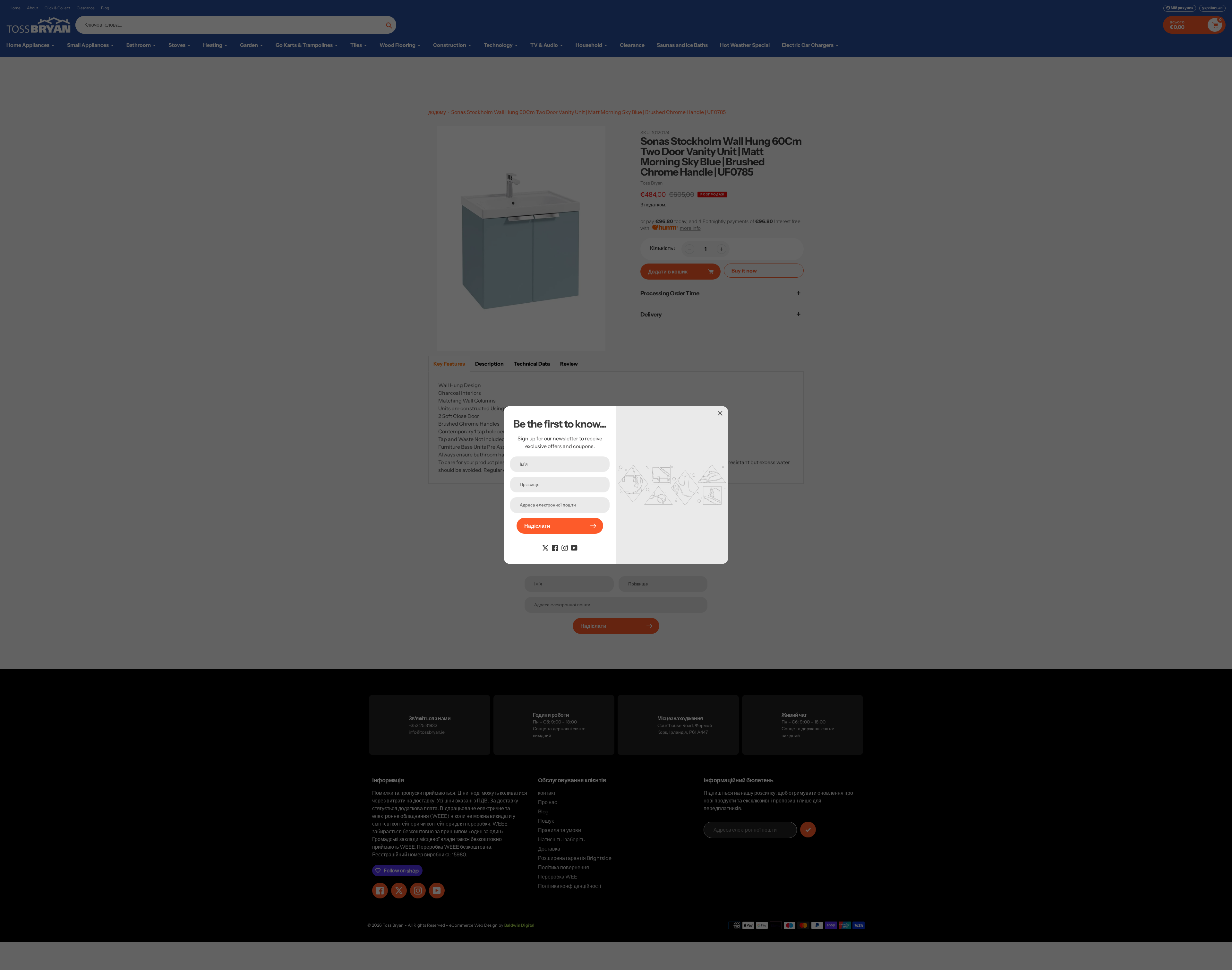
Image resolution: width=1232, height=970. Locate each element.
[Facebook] (555, 547)
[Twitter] (545, 547)
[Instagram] (564, 547)
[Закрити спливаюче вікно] (720, 413)
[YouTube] (574, 547)
